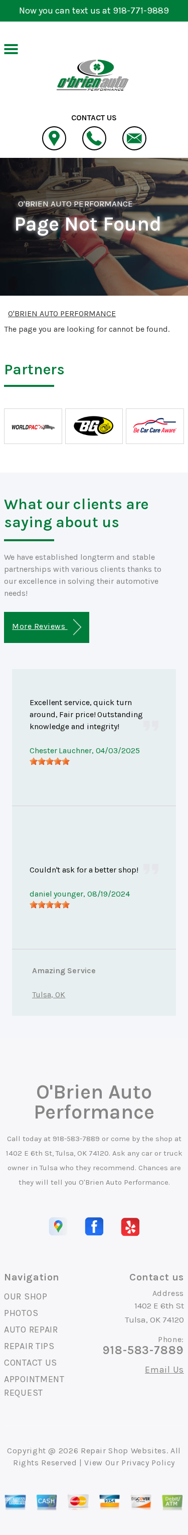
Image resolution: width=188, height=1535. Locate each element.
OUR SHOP (26, 1296)
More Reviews (39, 626)
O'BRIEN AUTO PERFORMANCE (75, 203)
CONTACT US (30, 1362)
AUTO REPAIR (31, 1329)
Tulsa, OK (48, 994)
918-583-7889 (76, 1138)
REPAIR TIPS (29, 1346)
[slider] (50, 761)
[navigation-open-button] (11, 48)
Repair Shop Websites (123, 1450)
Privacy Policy (148, 1462)
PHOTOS (21, 1313)
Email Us (164, 1369)
